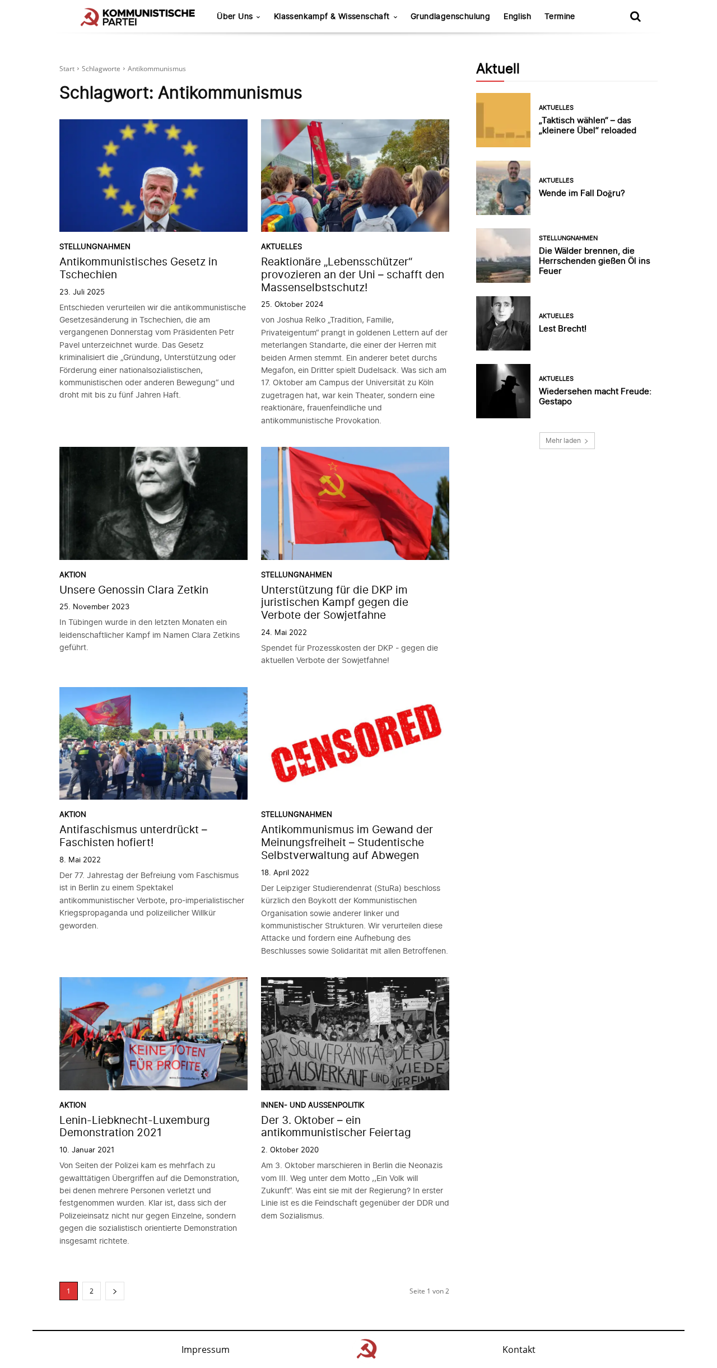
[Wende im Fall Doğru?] (503, 188)
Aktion (72, 574)
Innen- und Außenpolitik (312, 1105)
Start (67, 68)
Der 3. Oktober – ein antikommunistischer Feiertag (336, 1127)
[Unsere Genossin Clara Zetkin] (153, 503)
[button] (635, 16)
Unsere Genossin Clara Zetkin (133, 589)
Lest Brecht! (562, 328)
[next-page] (114, 1291)
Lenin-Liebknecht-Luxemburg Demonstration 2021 (134, 1127)
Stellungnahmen (95, 246)
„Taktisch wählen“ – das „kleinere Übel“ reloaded (587, 125)
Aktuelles (281, 246)
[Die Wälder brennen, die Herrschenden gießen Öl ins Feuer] (503, 255)
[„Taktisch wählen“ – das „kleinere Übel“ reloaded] (503, 120)
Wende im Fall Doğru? (582, 193)
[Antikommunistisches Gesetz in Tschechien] (153, 175)
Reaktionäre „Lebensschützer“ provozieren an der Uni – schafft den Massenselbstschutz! (352, 274)
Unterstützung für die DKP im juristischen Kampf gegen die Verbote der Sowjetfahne (334, 602)
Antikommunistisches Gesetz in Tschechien (138, 268)
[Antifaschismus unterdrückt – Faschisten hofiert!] (153, 743)
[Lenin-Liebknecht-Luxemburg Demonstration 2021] (153, 1033)
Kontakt (519, 1349)
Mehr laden (563, 440)
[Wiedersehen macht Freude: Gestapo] (503, 391)
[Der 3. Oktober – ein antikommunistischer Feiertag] (355, 1033)
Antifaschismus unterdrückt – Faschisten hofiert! (133, 836)
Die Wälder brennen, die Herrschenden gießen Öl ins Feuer (594, 260)
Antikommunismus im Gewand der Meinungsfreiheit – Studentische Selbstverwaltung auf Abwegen (347, 842)
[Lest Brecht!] (503, 323)
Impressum (205, 1349)
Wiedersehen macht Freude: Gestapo (595, 396)
